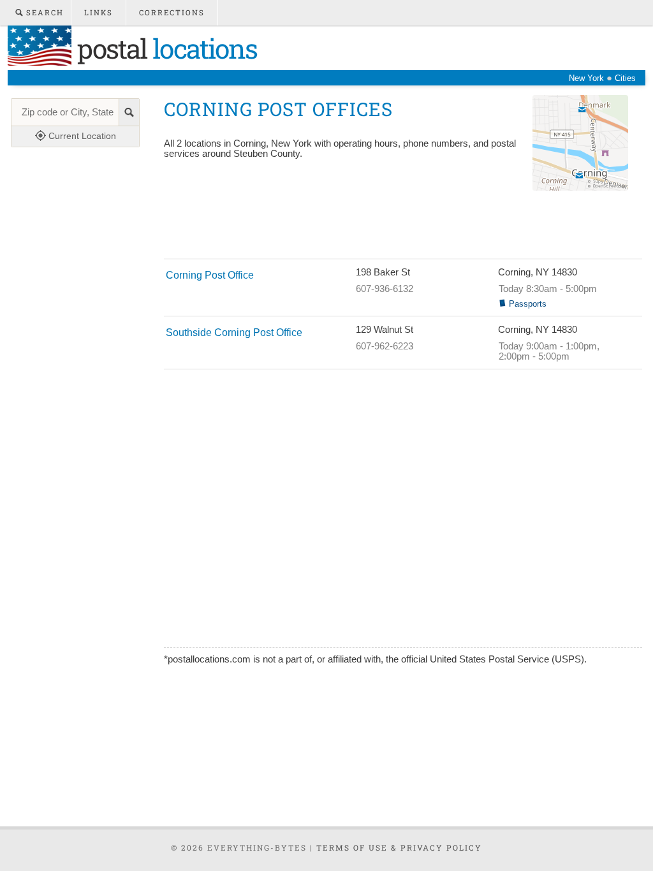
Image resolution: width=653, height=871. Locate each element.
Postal (164, 48)
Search (43, 12)
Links (98, 12)
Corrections (172, 12)
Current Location (81, 136)
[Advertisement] (396, 226)
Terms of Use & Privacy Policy (399, 847)
